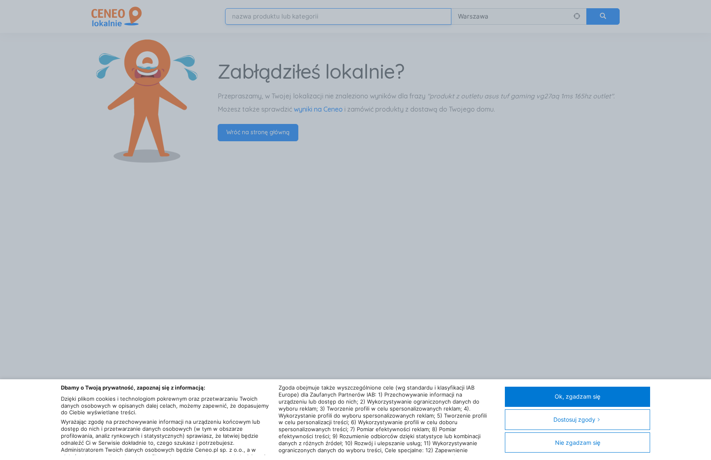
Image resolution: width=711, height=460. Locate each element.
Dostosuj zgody (574, 419)
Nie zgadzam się (577, 442)
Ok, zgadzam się (577, 396)
